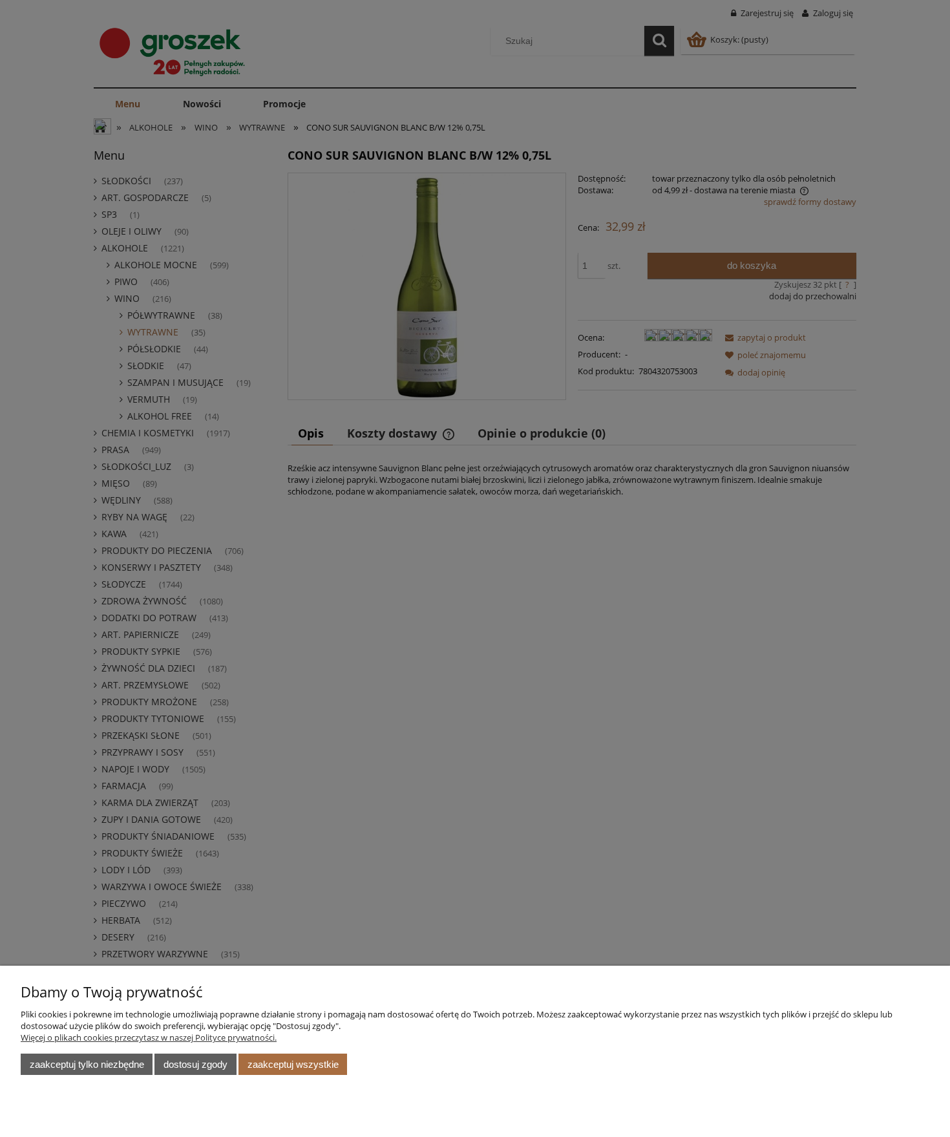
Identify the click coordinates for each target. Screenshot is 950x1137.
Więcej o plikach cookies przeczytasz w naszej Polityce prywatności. (149, 1037)
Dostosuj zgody (195, 1064)
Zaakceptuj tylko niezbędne (87, 1064)
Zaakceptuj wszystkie (293, 1064)
